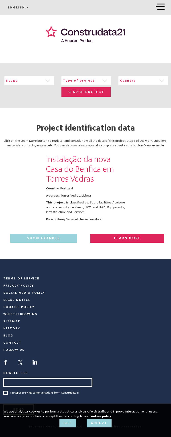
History (11, 328)
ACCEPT (99, 423)
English (16, 7)
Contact (12, 342)
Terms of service (21, 278)
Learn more (127, 238)
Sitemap (11, 321)
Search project (86, 92)
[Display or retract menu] (160, 6)
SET (68, 423)
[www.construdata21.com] (85, 34)
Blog (8, 335)
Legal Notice (17, 299)
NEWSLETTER (15, 372)
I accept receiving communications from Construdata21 (44, 393)
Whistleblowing (20, 314)
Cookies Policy (19, 307)
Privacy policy (18, 285)
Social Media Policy (24, 292)
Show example (43, 238)
